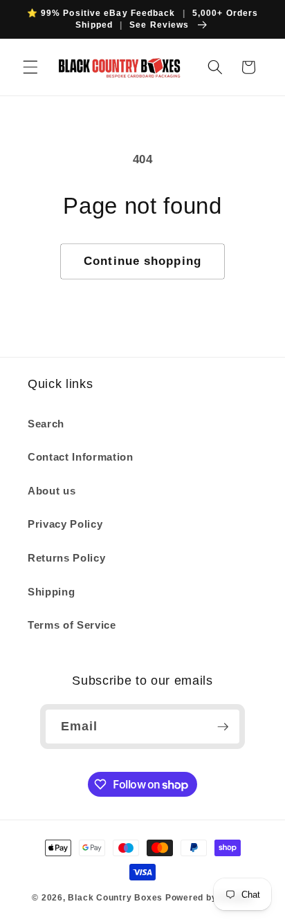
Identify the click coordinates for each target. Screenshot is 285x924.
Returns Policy (66, 558)
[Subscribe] (222, 727)
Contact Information (81, 457)
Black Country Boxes (115, 898)
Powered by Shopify (209, 898)
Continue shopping (142, 261)
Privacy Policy (65, 524)
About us (51, 491)
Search (46, 423)
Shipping (51, 592)
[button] (30, 67)
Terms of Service (72, 625)
